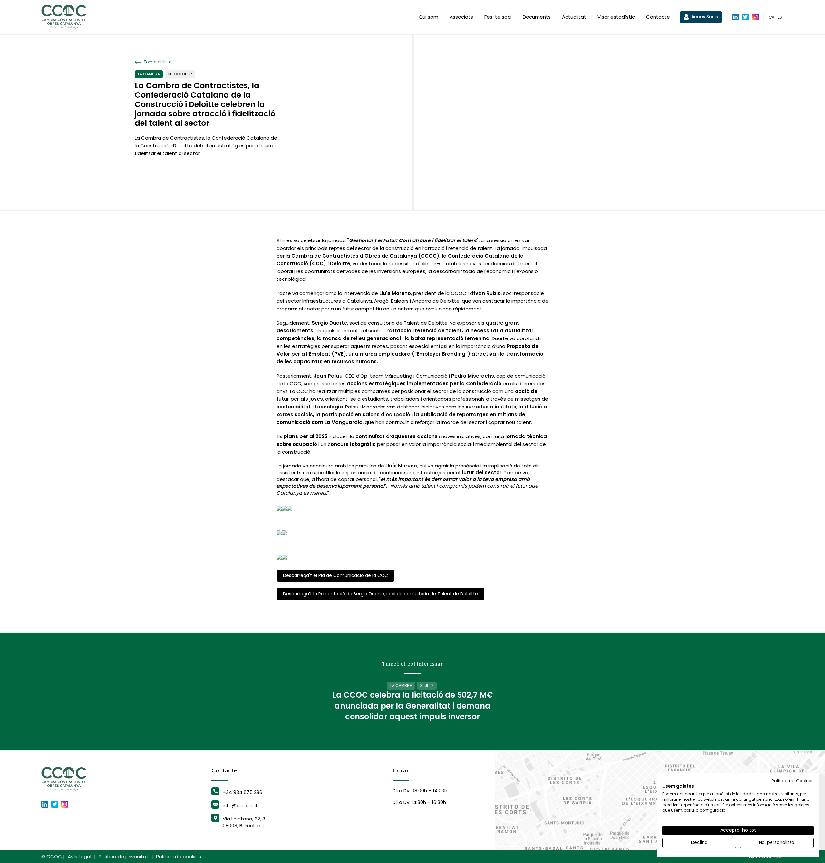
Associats (461, 17)
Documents (537, 17)
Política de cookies (178, 856)
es (780, 17)
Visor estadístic (616, 17)
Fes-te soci (497, 17)
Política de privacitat (124, 856)
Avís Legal (79, 856)
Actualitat (574, 17)
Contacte (658, 17)
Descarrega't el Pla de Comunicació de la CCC (335, 575)
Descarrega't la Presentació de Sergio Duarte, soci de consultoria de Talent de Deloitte (380, 594)
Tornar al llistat (158, 62)
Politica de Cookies (793, 781)
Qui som (428, 17)
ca (771, 17)
